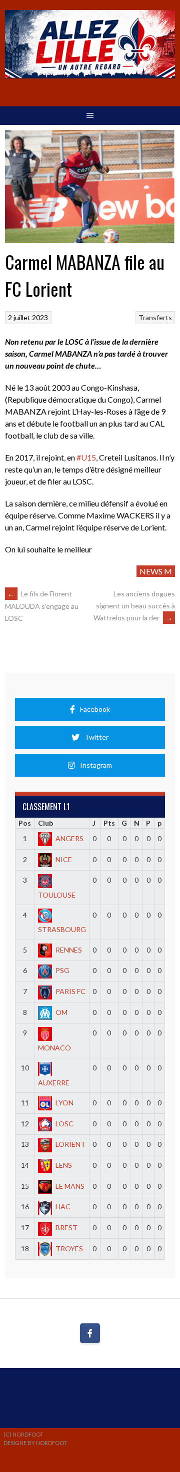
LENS (64, 1165)
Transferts (155, 317)
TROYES (69, 1248)
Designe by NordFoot (35, 1443)
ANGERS (70, 838)
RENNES (69, 950)
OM (62, 1012)
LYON (65, 1102)
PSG (63, 970)
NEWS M (156, 571)
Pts (109, 823)
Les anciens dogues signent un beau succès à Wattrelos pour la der (134, 605)
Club (45, 823)
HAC (63, 1206)
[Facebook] (90, 1333)
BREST (67, 1227)
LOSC (65, 1123)
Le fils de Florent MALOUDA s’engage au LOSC (41, 605)
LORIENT (71, 1144)
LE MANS (70, 1186)
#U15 (86, 457)
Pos (24, 823)
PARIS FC (71, 991)
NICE (64, 859)
